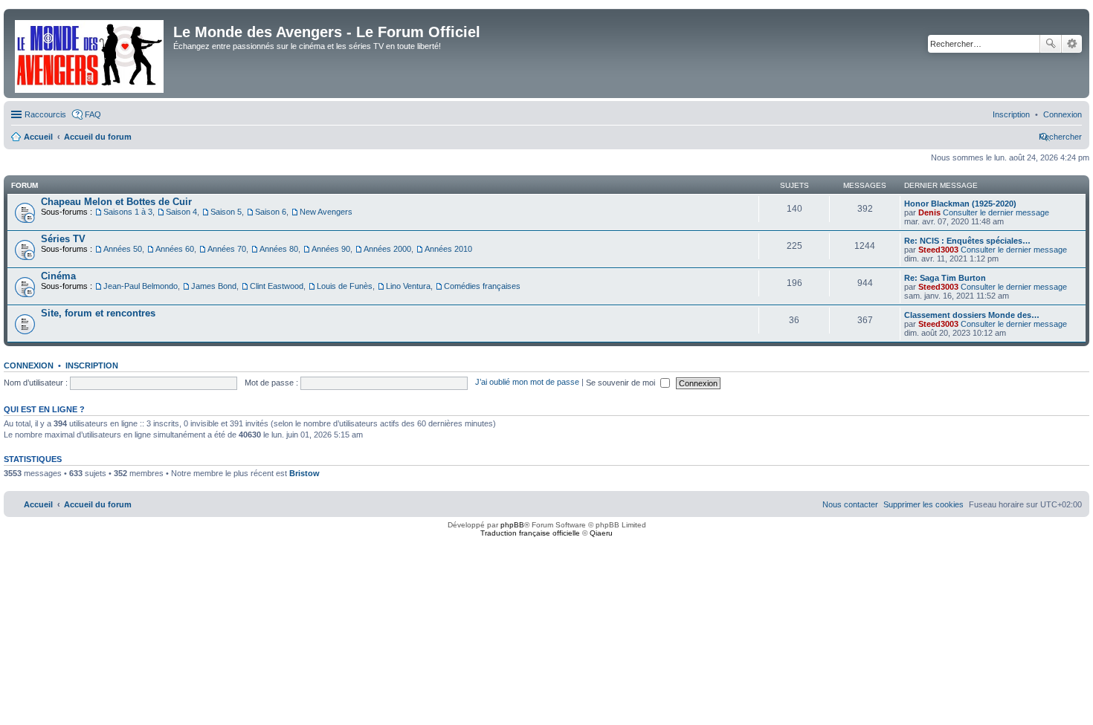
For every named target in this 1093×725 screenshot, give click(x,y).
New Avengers (326, 211)
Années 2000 (387, 248)
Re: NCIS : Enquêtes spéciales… (967, 240)
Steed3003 (938, 249)
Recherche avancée (1072, 44)
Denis (929, 212)
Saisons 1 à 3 (127, 211)
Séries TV (63, 238)
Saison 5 (226, 211)
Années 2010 (448, 248)
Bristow (304, 473)
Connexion (29, 365)
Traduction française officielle (530, 533)
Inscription (91, 365)
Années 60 (174, 248)
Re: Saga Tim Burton (945, 277)
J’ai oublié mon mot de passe (527, 382)
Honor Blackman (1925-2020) (960, 203)
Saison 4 (181, 211)
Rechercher (1050, 44)
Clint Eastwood (276, 286)
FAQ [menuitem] (93, 114)
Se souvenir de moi (621, 382)
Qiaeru (601, 533)
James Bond (213, 286)
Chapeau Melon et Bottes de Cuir (116, 201)
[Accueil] (90, 53)
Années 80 (278, 248)
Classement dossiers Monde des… (971, 315)
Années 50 (122, 248)
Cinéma (58, 276)
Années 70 (226, 248)
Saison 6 (270, 211)
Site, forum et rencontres (98, 313)
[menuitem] (1062, 114)
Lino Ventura (408, 286)
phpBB (512, 525)
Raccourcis (45, 114)
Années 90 (331, 248)
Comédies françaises (482, 286)
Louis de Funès (345, 286)
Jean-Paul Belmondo (140, 286)
